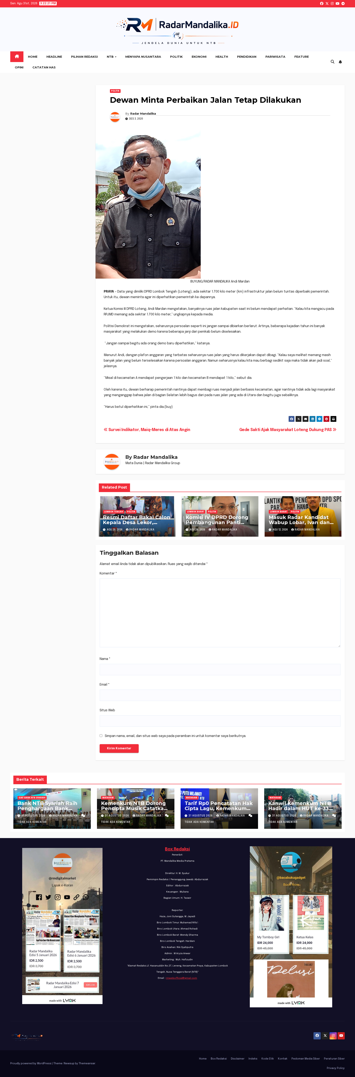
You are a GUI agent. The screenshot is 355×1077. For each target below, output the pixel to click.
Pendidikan (246, 57)
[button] (332, 62)
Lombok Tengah (113, 512)
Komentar (108, 573)
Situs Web (107, 710)
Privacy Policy (336, 1068)
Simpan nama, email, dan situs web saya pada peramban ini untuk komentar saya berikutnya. (175, 736)
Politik (176, 57)
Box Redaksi (177, 849)
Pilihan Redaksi (84, 57)
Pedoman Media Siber (306, 1058)
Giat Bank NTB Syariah (32, 798)
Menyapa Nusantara (143, 57)
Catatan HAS (44, 67)
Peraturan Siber (334, 1058)
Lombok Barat (195, 512)
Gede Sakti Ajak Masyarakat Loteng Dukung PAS (286, 430)
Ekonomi (199, 57)
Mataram (108, 798)
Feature (301, 57)
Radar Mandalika (143, 113)
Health (222, 57)
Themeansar (87, 1063)
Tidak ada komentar (32, 822)
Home (32, 57)
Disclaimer (237, 1058)
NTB (110, 57)
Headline (54, 57)
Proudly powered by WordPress (31, 1063)
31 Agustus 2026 (33, 816)
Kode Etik (268, 1058)
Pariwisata (275, 57)
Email (105, 684)
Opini (19, 67)
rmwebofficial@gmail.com (181, 978)
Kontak (282, 1058)
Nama (105, 659)
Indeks (253, 1058)
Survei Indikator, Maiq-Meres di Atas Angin (148, 430)
